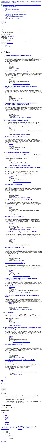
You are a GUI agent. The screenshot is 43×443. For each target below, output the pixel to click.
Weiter (2, 380)
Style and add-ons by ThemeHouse (8, 427)
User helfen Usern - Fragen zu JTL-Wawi (21, 84)
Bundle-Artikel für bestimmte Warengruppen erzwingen (21, 71)
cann (10, 254)
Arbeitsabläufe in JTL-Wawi (18, 260)
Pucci (10, 159)
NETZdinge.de (12, 368)
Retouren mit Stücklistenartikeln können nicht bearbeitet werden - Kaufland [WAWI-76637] (21, 104)
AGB (6, 419)
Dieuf (10, 351)
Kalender (9, 407)
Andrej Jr (11, 95)
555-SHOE (11, 303)
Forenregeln (7, 416)
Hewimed (11, 111)
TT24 (10, 127)
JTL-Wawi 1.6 (16, 149)
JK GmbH (11, 176)
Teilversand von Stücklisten (13, 344)
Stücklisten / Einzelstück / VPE (14, 247)
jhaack (10, 319)
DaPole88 (11, 336)
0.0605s (11, 435)
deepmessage (12, 62)
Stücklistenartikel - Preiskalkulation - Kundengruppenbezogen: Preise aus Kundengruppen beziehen (23, 328)
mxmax (10, 207)
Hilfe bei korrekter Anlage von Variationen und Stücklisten (22, 232)
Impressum (7, 420)
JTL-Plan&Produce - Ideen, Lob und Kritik (22, 182)
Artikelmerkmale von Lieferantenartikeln (16, 136)
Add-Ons (30, 426)
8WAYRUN (20, 429)
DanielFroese (12, 287)
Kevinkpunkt (12, 239)
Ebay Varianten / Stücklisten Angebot (16, 120)
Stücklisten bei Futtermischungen (15, 263)
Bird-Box (11, 270)
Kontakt (13, 407)
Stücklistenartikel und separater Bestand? (17, 152)
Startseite (3, 407)
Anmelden (3, 412)
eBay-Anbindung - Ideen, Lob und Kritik (21, 134)
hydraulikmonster (12, 191)
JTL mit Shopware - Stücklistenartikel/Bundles (19, 200)
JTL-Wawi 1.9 (16, 68)
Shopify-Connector (17, 325)
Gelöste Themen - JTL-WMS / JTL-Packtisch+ (22, 309)
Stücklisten (9, 312)
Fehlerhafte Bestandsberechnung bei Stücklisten (18, 55)
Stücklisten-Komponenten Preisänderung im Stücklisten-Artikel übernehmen (21, 279)
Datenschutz (7, 418)
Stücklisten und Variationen (14, 184)
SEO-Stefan (11, 78)
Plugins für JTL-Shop (17, 374)
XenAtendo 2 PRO (5, 429)
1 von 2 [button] (2, 381)
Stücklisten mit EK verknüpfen (14, 216)
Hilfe (6, 407)
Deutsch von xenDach (23, 427)
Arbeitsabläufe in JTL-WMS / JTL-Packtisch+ (22, 117)
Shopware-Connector (17, 214)
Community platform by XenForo (14, 426)
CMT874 (11, 144)
